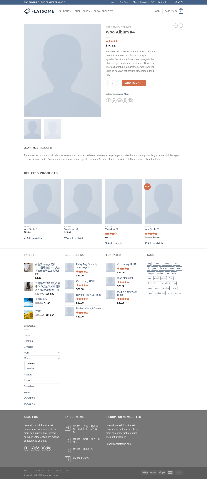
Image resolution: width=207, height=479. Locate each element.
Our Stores (125, 2)
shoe (150, 288)
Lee (167, 273)
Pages (86, 11)
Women (28, 392)
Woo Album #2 (112, 229)
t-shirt (174, 288)
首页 (108, 27)
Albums (127, 27)
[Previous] (29, 70)
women (178, 293)
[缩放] (28, 113)
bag (149, 263)
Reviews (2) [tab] (46, 148)
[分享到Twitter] (114, 100)
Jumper (151, 273)
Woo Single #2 (152, 229)
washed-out (160, 293)
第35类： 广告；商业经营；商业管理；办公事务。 (85, 429)
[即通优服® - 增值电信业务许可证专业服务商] (39, 11)
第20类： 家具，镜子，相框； (86, 440)
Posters (28, 374)
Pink (171, 278)
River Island (153, 283)
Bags (27, 335)
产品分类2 (29, 404)
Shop (78, 11)
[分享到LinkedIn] (130, 100)
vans (150, 293)
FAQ (152, 2)
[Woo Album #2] (123, 201)
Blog (135, 2)
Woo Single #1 (31, 229)
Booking (28, 341)
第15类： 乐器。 (82, 457)
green (154, 268)
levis (174, 273)
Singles (30, 368)
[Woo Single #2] (163, 201)
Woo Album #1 (71, 229)
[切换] (59, 347)
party (163, 278)
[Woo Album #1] (83, 201)
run (174, 283)
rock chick (165, 283)
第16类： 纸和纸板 (83, 449)
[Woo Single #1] (42, 201)
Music (116, 27)
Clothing (28, 346)
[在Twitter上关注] (179, 2)
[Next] (96, 70)
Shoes (27, 380)
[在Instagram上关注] (176, 2)
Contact (143, 2)
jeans (179, 268)
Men (26, 352)
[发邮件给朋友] (119, 100)
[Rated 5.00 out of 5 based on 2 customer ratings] (131, 41)
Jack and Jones (167, 268)
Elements (107, 11)
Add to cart (134, 83)
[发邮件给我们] (181, 2)
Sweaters (29, 386)
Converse (167, 263)
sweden (165, 288)
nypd (156, 278)
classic (157, 263)
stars (157, 288)
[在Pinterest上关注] (48, 448)
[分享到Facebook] (108, 100)
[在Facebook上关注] (173, 2)
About (114, 2)
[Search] (60, 11)
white (170, 293)
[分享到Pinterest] (124, 100)
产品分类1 (29, 398)
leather (160, 273)
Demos (67, 11)
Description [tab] (31, 148)
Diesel (176, 263)
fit (148, 268)
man (149, 278)
